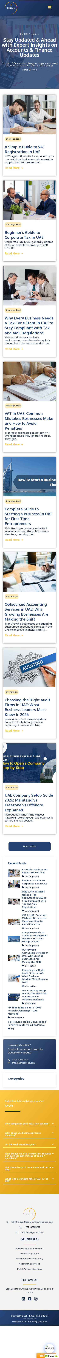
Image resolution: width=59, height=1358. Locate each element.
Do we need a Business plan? (20, 1144)
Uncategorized (13, 139)
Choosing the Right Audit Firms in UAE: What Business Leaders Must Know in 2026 (27, 707)
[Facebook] (29, 1299)
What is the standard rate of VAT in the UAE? (26, 1179)
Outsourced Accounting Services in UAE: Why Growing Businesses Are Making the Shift (26, 611)
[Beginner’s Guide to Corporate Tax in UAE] (29, 200)
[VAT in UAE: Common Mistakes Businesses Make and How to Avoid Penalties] (29, 381)
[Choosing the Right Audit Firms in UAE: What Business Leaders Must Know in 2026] (29, 667)
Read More (12, 167)
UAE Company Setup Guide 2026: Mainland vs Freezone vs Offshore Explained (29, 802)
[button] (49, 8)
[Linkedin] (23, 1299)
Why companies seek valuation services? (27, 1123)
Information (12, 596)
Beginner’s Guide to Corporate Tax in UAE (24, 235)
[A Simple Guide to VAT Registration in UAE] (29, 114)
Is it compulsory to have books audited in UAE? (28, 1168)
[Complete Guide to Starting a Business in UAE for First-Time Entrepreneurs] (29, 476)
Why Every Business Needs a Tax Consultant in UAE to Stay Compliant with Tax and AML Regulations (29, 325)
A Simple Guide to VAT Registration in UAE (25, 149)
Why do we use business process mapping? (23, 1134)
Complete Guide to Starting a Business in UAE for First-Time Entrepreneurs (29, 516)
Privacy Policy (30, 1318)
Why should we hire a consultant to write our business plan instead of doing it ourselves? (28, 1155)
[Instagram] (36, 1299)
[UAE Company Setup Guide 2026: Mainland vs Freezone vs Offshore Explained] (29, 763)
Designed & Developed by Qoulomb (29, 1321)
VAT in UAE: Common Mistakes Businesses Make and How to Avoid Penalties (29, 421)
